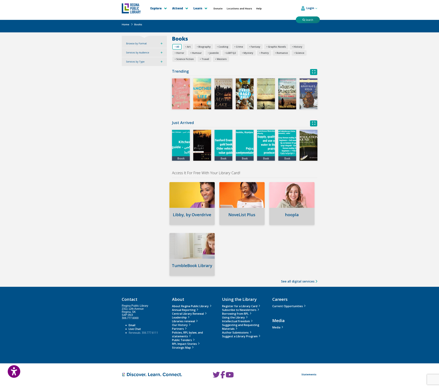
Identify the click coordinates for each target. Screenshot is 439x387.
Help (259, 8)
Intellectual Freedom (236, 321)
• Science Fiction (184, 59)
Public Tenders (182, 340)
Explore (156, 8)
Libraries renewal (183, 321)
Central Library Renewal (188, 314)
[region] (244, 224)
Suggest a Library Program (240, 336)
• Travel (204, 59)
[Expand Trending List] (313, 72)
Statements (308, 374)
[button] (181, 93)
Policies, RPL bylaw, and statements (187, 334)
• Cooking (222, 46)
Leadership (179, 317)
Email (132, 325)
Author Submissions (235, 332)
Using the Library (233, 317)
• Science (299, 52)
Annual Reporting (183, 310)
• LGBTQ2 (230, 52)
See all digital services (298, 281)
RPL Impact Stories (184, 344)
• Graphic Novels (276, 46)
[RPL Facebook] (223, 376)
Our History (180, 325)
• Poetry (264, 52)
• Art (188, 46)
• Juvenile (213, 52)
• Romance (281, 52)
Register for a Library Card (239, 306)
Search (309, 19)
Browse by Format (136, 43)
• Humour (196, 52)
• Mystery (247, 52)
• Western (221, 59)
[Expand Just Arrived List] (313, 123)
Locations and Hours (239, 8)
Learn (198, 8)
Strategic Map (181, 347)
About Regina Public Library (190, 306)
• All (177, 46)
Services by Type (135, 61)
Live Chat (135, 329)
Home (125, 24)
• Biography (204, 46)
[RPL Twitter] (216, 376)
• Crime (238, 46)
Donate (218, 8)
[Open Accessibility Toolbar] (10, 369)
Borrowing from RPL (235, 314)
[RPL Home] (133, 8)
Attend (178, 8)
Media (276, 327)
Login (310, 8)
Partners (178, 329)
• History (297, 46)
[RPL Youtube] (230, 376)
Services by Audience (137, 52)
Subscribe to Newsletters (239, 310)
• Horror (179, 52)
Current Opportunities (287, 306)
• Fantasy (254, 46)
